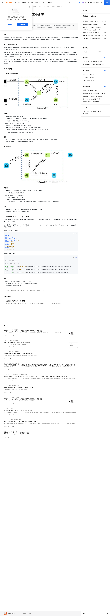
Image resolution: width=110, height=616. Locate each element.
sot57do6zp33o (7, 397)
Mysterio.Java (7, 329)
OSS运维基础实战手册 (88, 80)
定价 (32, 2)
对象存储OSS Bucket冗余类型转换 (91, 102)
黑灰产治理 (32, 290)
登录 (107, 2)
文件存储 (39, 6)
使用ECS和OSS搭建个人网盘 (90, 90)
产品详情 (104, 51)
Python (18, 385)
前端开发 (16, 329)
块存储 (44, 6)
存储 (27, 290)
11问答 (29, 613)
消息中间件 (39, 290)
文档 (91, 2)
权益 (29, 2)
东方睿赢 (5, 363)
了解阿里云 (49, 2)
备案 (94, 2)
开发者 (16, 340)
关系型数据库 (24, 374)
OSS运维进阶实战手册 (88, 74)
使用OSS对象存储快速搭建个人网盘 (91, 99)
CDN (18, 290)
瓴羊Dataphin (6, 419)
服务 (44, 2)
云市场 (36, 2)
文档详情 (99, 51)
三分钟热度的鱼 (7, 374)
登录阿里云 (22, 24)
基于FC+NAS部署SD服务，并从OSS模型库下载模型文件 (94, 64)
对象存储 (34, 6)
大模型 (15, 2)
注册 (101, 2)
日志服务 (48, 6)
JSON (11, 408)
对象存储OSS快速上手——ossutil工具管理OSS (94, 93)
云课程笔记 (6, 340)
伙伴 (41, 2)
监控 (13, 363)
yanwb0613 (11, 613)
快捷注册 (10, 24)
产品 (19, 2)
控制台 (97, 2)
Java (20, 329)
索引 (20, 419)
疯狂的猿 (5, 351)
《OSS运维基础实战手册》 (89, 77)
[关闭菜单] (2, 2)
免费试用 (54, 6)
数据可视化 (17, 363)
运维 (15, 408)
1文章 (24, 613)
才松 (5, 408)
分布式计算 (17, 374)
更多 (105, 58)
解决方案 (24, 2)
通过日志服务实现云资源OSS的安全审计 (92, 96)
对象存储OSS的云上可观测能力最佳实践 (92, 62)
